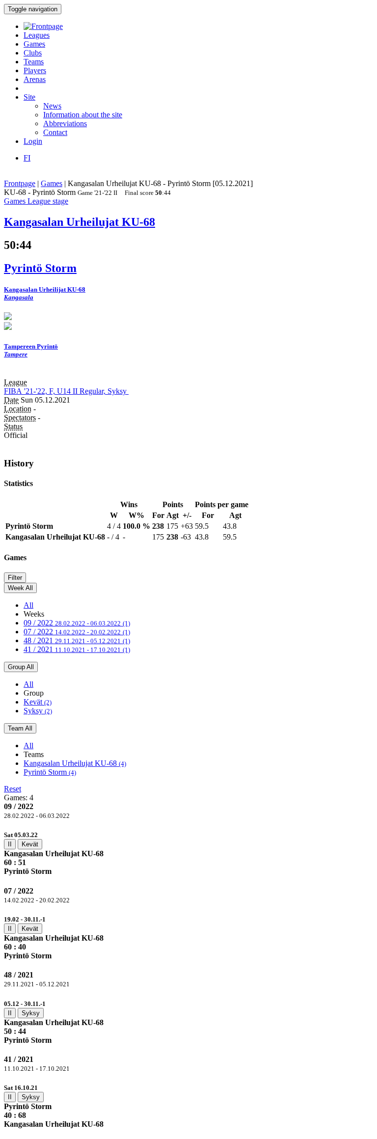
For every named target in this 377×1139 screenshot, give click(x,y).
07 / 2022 (77, 631)
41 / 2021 (77, 649)
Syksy (38, 710)
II (10, 844)
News (52, 106)
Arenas (35, 79)
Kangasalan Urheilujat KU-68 (75, 763)
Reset (12, 789)
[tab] (188, 853)
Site (29, 97)
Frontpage (19, 183)
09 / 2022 (77, 623)
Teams (34, 61)
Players (35, 70)
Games (34, 44)
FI (27, 158)
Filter (15, 577)
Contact (55, 132)
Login (33, 141)
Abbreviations (65, 123)
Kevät (38, 702)
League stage (47, 201)
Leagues (37, 35)
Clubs (33, 53)
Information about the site (82, 114)
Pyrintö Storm (50, 772)
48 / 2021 (77, 640)
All (28, 605)
